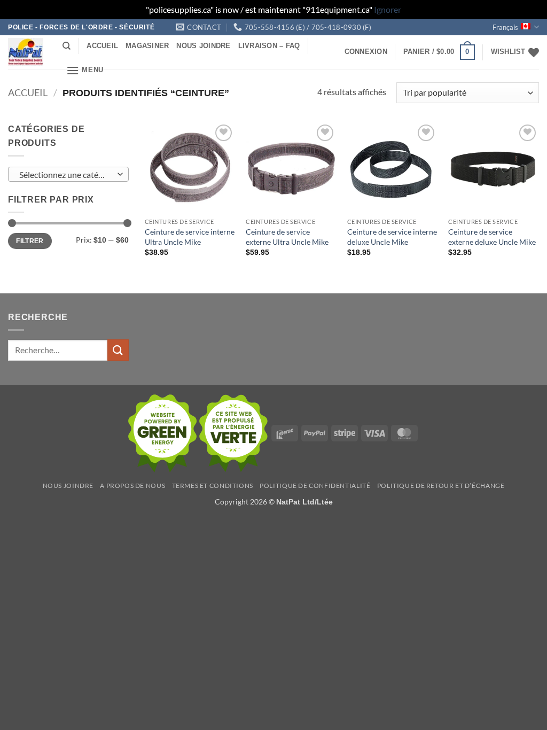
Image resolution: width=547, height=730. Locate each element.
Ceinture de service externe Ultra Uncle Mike (287, 236)
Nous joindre (203, 46)
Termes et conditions (212, 486)
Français (505, 27)
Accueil (102, 46)
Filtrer (30, 241)
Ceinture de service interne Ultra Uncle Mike (190, 236)
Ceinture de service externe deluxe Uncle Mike (492, 236)
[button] (85, 70)
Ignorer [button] (387, 9)
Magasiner (147, 46)
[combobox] (68, 174)
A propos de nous (132, 486)
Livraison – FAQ (269, 46)
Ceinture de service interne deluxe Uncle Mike (392, 236)
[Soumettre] (118, 349)
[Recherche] (66, 46)
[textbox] (66, 174)
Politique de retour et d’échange (441, 486)
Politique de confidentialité (315, 486)
